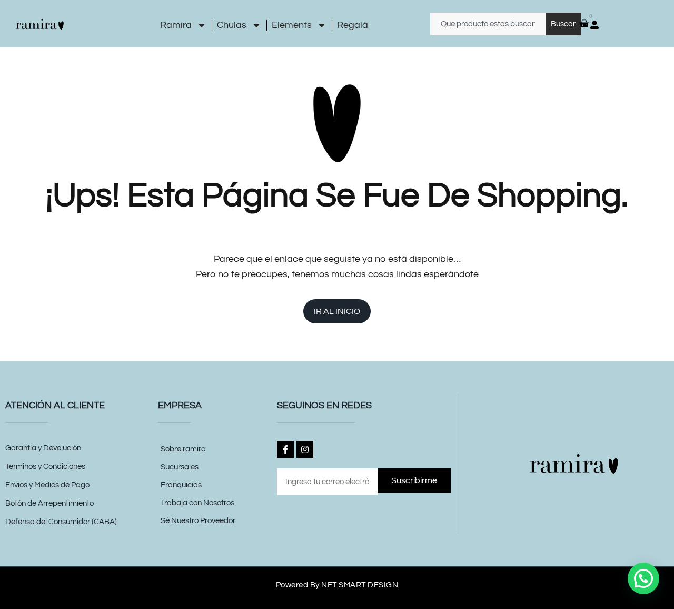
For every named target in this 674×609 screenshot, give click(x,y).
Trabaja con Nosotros (197, 503)
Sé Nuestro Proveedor (198, 521)
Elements (292, 25)
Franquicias (181, 485)
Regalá (352, 25)
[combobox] (488, 24)
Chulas (231, 25)
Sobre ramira (183, 449)
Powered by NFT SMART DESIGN (337, 585)
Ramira (176, 25)
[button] (643, 578)
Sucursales (180, 467)
